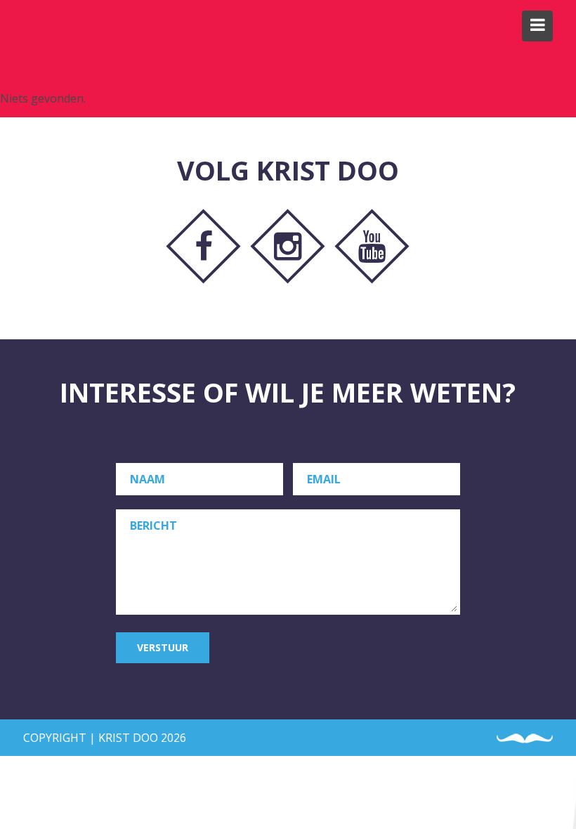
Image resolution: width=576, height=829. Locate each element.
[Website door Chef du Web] (525, 738)
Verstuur (162, 647)
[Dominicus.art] (45, 27)
